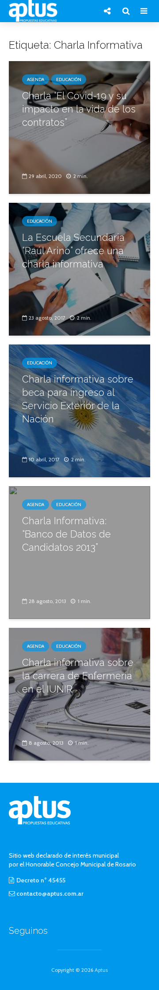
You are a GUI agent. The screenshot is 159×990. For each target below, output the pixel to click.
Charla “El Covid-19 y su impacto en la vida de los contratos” (79, 109)
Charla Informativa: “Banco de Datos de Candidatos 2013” (66, 534)
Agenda (35, 79)
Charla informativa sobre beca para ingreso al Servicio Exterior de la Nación (77, 399)
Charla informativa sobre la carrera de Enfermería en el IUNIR (77, 676)
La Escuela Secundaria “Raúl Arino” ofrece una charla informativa (73, 251)
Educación (68, 79)
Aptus (101, 970)
